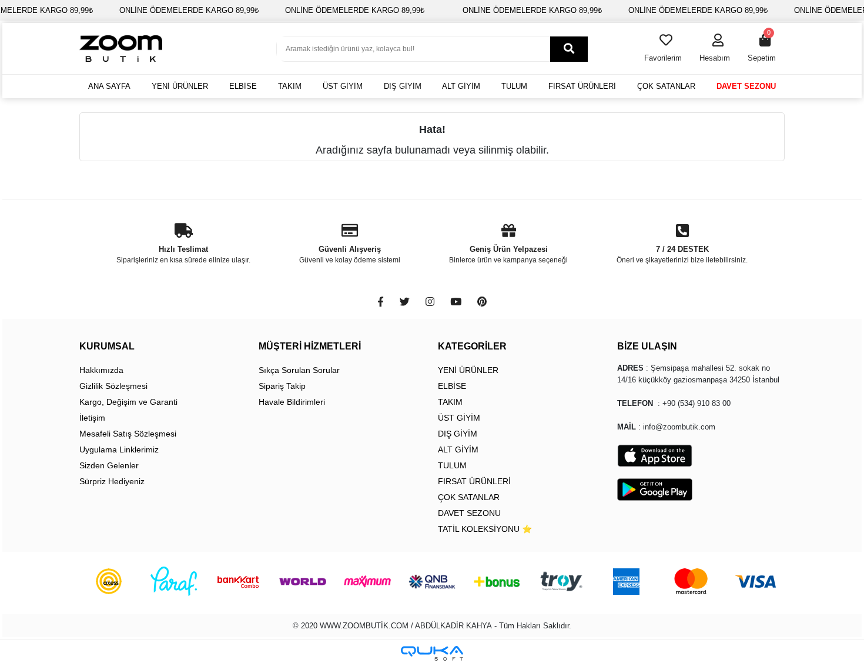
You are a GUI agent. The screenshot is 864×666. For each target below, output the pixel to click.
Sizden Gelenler (109, 465)
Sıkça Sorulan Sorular (299, 370)
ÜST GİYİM (343, 86)
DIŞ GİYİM (402, 86)
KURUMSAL (107, 346)
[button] (715, 49)
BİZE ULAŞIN (647, 346)
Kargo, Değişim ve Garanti (128, 402)
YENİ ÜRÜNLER (180, 86)
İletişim (92, 417)
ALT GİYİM (461, 86)
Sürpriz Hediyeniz (112, 481)
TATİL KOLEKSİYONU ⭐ (485, 529)
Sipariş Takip (282, 386)
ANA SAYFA (109, 86)
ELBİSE (243, 86)
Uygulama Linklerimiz (119, 449)
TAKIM (290, 86)
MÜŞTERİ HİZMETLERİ (310, 346)
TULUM (514, 86)
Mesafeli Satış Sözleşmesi (127, 433)
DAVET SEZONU (746, 86)
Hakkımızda (101, 370)
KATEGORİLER (472, 346)
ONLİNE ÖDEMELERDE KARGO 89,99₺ (189, 10)
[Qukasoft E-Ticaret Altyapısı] (432, 653)
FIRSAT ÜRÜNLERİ (582, 86)
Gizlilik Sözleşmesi (113, 386)
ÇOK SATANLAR (666, 86)
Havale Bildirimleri (292, 402)
